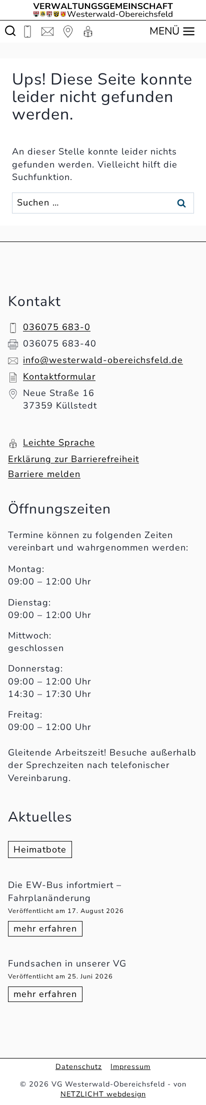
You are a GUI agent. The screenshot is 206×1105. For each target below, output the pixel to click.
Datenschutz (79, 1067)
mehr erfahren (48, 929)
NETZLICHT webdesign (103, 1094)
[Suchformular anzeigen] (10, 31)
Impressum (130, 1067)
